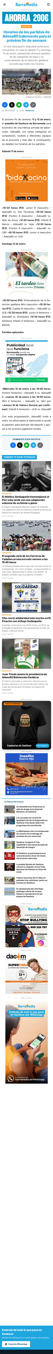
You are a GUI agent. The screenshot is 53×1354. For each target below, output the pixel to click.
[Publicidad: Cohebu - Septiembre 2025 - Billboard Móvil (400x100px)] (26, 23)
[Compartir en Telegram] (26, 105)
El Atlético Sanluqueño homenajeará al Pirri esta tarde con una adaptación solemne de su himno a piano (25, 500)
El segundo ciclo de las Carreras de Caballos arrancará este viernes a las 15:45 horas (25, 559)
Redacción (29, 110)
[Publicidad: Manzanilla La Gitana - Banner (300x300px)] (26, 293)
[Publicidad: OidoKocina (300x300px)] (26, 200)
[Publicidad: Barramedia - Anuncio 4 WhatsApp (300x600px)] (26, 1083)
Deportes (26, 26)
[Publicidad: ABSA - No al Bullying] (26, 946)
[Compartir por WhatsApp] (19, 105)
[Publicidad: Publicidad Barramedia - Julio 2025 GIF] (26, 381)
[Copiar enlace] (33, 105)
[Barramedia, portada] (27, 4)
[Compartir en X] (12, 105)
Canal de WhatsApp (17, 1344)
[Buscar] (48, 4)
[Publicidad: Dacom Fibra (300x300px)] (26, 993)
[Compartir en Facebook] (5, 105)
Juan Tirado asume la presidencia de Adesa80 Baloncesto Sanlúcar (24, 676)
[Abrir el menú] (4, 4)
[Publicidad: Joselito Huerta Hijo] (26, 794)
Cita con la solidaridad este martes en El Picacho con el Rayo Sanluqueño (26, 620)
